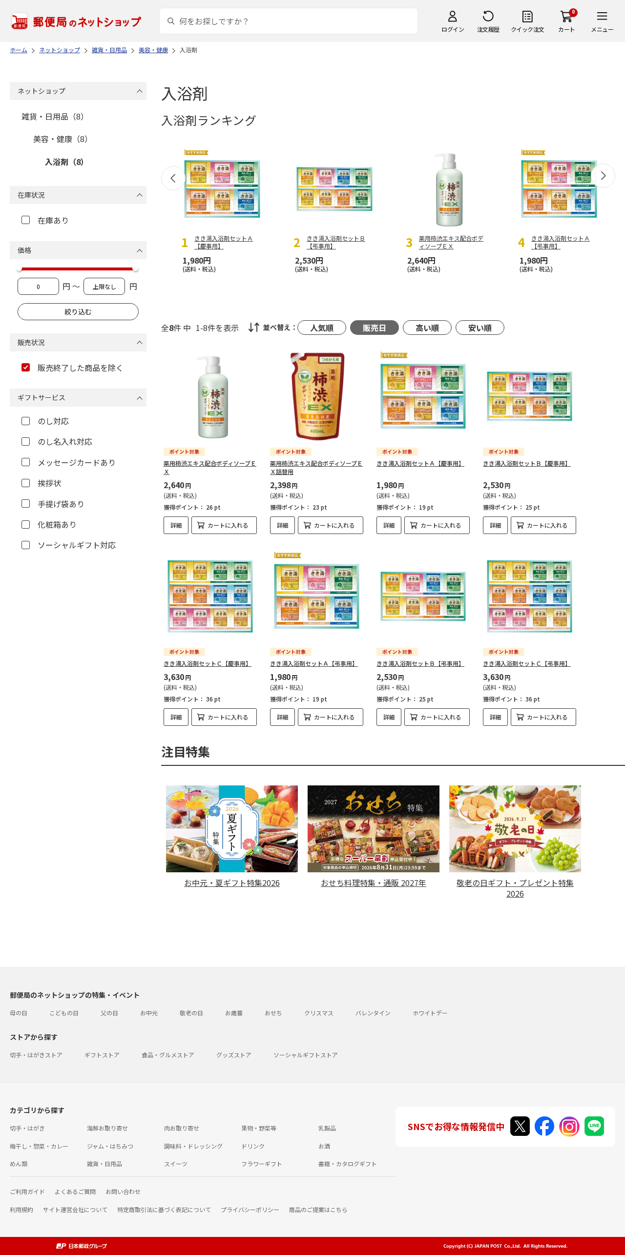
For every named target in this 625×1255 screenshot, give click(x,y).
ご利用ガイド (27, 1191)
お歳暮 (234, 1012)
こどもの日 (64, 1012)
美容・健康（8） (62, 138)
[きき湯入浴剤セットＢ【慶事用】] (529, 396)
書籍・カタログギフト (347, 1163)
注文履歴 (488, 29)
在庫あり (53, 220)
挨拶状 (49, 483)
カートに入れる (228, 525)
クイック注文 (527, 29)
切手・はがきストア (36, 1054)
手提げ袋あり (61, 504)
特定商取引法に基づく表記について (164, 1209)
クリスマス (318, 1012)
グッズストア (233, 1054)
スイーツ (176, 1163)
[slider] (19, 268)
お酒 (324, 1146)
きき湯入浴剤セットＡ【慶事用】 (420, 463)
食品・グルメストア (168, 1054)
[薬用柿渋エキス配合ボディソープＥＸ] (210, 396)
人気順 (321, 327)
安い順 (480, 327)
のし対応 (53, 421)
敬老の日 (191, 1012)
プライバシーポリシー (250, 1209)
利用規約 (21, 1209)
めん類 (18, 1163)
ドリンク (253, 1146)
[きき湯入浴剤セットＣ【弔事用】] (529, 596)
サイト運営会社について (75, 1209)
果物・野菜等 (258, 1128)
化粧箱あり (57, 524)
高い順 (427, 327)
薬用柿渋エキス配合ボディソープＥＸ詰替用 (316, 467)
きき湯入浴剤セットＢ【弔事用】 (420, 663)
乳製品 (327, 1128)
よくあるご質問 (75, 1191)
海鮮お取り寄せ (107, 1128)
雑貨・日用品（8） (54, 116)
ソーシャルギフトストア (305, 1054)
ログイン (452, 29)
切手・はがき (27, 1128)
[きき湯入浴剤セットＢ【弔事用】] (423, 596)
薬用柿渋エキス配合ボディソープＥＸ (210, 467)
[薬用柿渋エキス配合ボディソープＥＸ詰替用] (316, 396)
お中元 (149, 1012)
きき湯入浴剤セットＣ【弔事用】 (527, 663)
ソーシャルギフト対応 (77, 545)
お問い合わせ (123, 1191)
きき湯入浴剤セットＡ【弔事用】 (314, 663)
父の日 (109, 1012)
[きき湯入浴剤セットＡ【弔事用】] (316, 596)
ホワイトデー (430, 1012)
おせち (273, 1012)
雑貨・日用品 (104, 1163)
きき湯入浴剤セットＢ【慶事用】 (527, 463)
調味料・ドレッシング (193, 1146)
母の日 (18, 1012)
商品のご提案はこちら (318, 1209)
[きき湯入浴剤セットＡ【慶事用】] (423, 396)
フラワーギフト (261, 1163)
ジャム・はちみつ (110, 1146)
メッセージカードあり (77, 462)
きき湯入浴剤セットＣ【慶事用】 (207, 663)
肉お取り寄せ (181, 1128)
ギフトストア (102, 1054)
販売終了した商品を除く (81, 367)
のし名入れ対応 (65, 441)
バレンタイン (373, 1012)
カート (566, 29)
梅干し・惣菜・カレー (39, 1146)
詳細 (176, 525)
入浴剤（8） (66, 161)
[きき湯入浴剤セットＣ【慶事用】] (210, 596)
